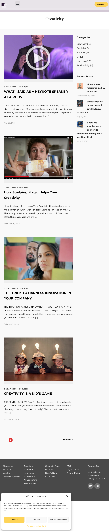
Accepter (14, 519)
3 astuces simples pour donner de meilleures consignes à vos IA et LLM (89, 129)
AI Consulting (30, 480)
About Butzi (51, 476)
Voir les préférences (58, 519)
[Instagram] (97, 486)
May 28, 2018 (10, 123)
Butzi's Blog (51, 473)
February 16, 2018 (12, 223)
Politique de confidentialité (36, 526)
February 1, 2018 (11, 324)
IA (78, 57)
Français (81, 52)
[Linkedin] (91, 486)
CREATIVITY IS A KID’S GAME (28, 393)
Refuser (36, 519)
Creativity (10, 87)
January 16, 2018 (11, 419)
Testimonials (30, 483)
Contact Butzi (94, 466)
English (23, 87)
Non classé (82, 61)
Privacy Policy (73, 473)
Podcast (49, 469)
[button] (67, 496)
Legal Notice (72, 469)
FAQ (68, 466)
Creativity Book (52, 466)
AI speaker (8, 466)
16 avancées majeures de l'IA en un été (96, 88)
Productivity (83, 65)
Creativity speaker (11, 476)
